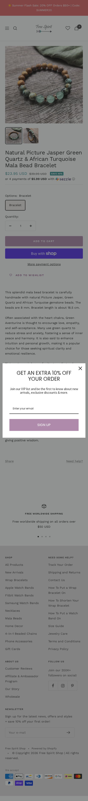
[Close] (80, 368)
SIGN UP (44, 424)
